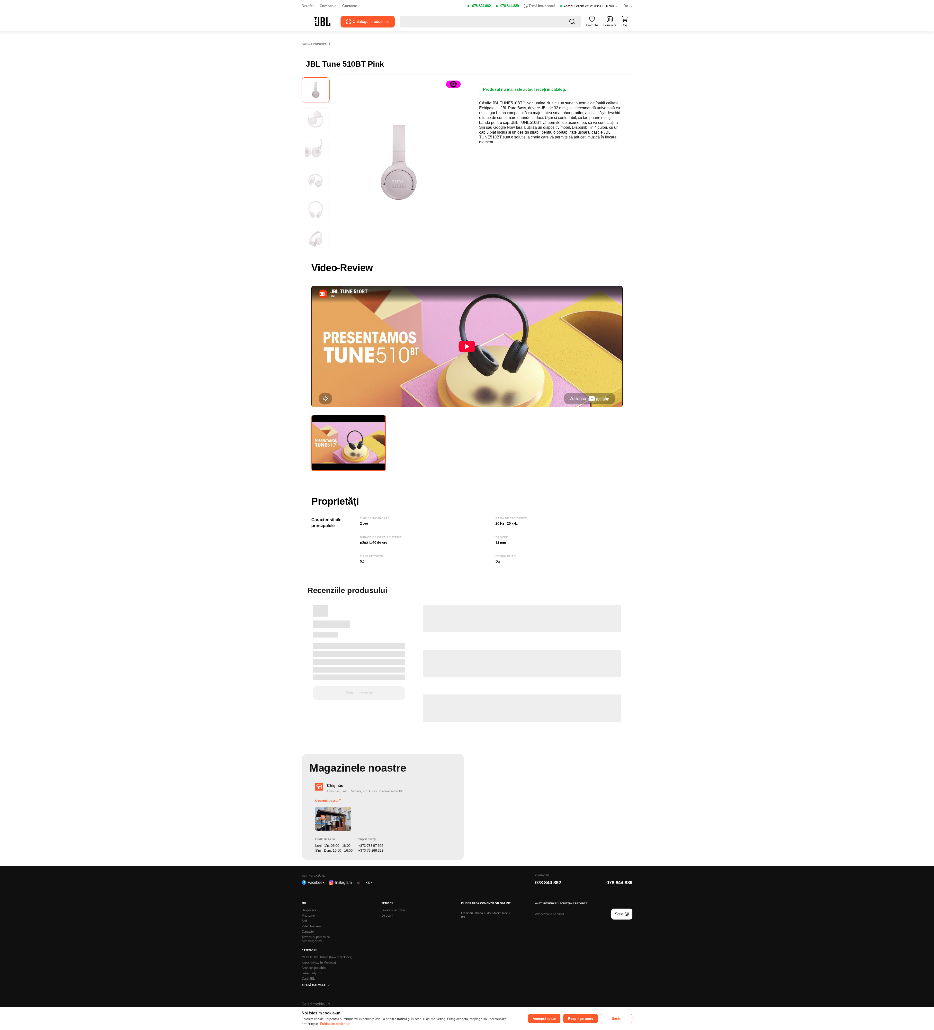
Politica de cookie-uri (335, 1024)
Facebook (316, 882)
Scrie (619, 914)
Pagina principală (316, 44)
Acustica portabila (313, 968)
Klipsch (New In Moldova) (319, 962)
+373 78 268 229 (370, 850)
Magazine (308, 915)
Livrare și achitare (393, 910)
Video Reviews (312, 926)
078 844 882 (481, 6)
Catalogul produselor (371, 21)
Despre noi (309, 910)
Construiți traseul (327, 800)
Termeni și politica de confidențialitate (316, 939)
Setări (616, 1019)
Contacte (349, 6)
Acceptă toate (544, 1019)
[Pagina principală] (322, 21)
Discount (387, 915)
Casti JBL (308, 978)
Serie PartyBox (312, 973)
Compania (328, 6)
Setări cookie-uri (316, 1004)
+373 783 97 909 (370, 846)
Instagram (343, 882)
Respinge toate (580, 1019)
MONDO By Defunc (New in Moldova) (327, 957)
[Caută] (572, 22)
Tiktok (367, 882)
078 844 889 (509, 6)
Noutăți (308, 6)
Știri (304, 921)
